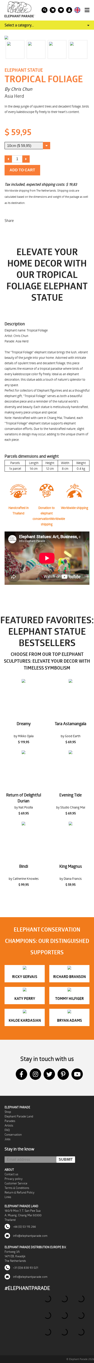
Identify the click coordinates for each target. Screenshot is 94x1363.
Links (8, 1197)
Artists (9, 1125)
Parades (10, 1121)
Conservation (13, 1134)
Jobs (7, 1139)
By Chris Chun (18, 89)
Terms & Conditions (17, 1188)
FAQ (7, 1130)
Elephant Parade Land (19, 1116)
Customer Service (16, 1183)
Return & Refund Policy (19, 1192)
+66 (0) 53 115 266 (24, 1226)
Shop (8, 1112)
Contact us (11, 1174)
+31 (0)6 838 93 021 (25, 1267)
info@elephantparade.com (29, 1236)
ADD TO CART (22, 170)
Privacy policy (14, 1179)
